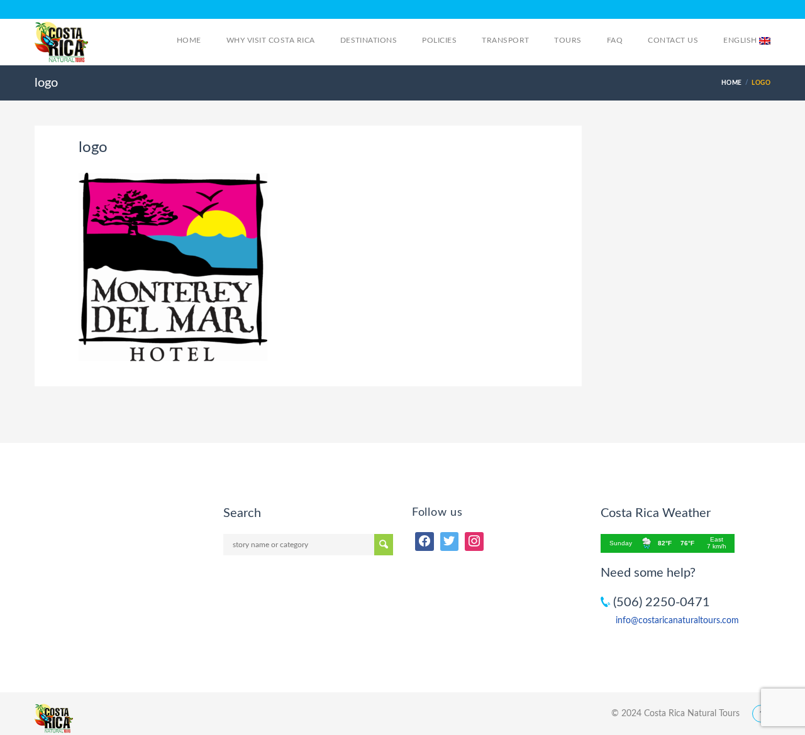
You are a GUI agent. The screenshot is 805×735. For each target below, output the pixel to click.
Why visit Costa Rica (270, 40)
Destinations (368, 40)
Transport (505, 40)
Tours (567, 40)
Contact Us (673, 40)
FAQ (615, 40)
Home (189, 40)
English (741, 40)
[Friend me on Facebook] (424, 541)
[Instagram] (474, 541)
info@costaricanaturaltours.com (677, 620)
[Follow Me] (449, 541)
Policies (439, 40)
